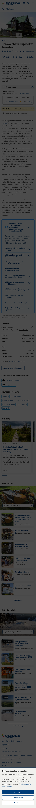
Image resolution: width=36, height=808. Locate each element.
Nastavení (18, 803)
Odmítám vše (18, 797)
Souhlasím (18, 792)
